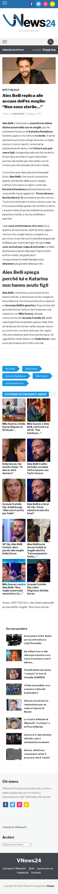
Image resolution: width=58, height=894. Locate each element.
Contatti (36, 872)
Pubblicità (22, 872)
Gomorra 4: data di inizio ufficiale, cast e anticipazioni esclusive (38, 738)
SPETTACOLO (10, 89)
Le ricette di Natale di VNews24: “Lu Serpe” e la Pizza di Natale (37, 723)
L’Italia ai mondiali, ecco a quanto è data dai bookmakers (37, 689)
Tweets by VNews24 (14, 827)
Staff (31, 868)
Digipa (50, 886)
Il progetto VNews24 (14, 868)
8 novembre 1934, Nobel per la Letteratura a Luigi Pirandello (38, 640)
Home (5, 602)
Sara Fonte (18, 113)
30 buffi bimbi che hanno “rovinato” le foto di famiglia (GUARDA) (37, 674)
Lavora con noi (45, 868)
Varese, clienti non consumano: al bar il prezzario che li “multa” (37, 754)
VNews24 (29, 860)
